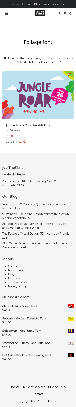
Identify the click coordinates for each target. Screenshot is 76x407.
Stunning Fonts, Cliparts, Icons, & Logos (46, 58)
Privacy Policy (17, 286)
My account (59, 4)
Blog (37, 4)
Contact (26, 4)
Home (10, 58)
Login (46, 4)
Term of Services (19, 282)
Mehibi (21, 141)
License (14, 4)
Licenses (14, 278)
